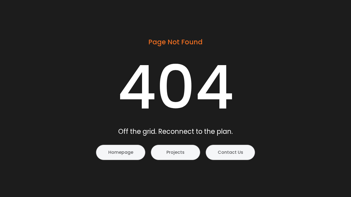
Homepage (120, 152)
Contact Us (230, 152)
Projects (175, 152)
